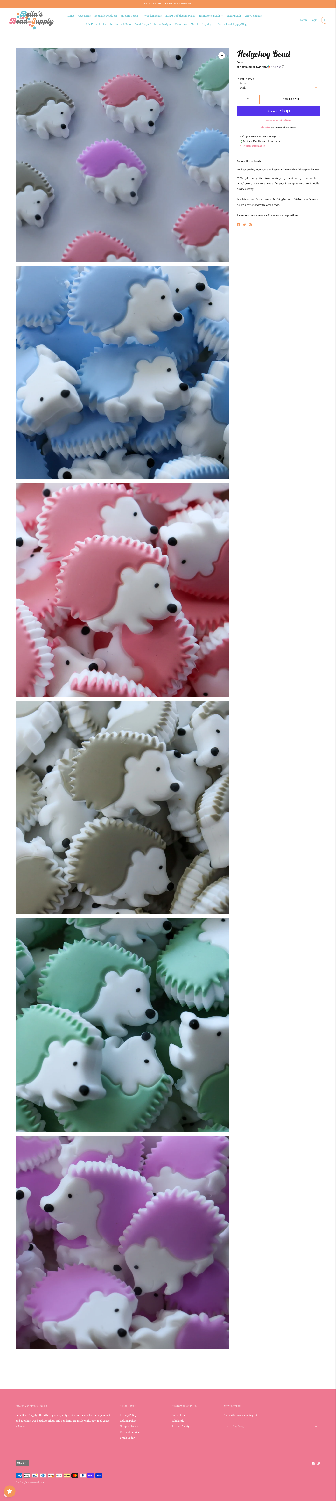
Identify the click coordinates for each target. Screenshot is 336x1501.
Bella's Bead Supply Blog (232, 24)
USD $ (20, 1462)
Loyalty (206, 24)
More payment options (278, 120)
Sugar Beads (234, 15)
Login (314, 20)
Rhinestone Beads (209, 15)
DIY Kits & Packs (96, 24)
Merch (195, 24)
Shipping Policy (129, 1426)
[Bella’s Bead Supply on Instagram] (318, 1463)
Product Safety (180, 1426)
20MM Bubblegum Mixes (180, 15)
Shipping (266, 127)
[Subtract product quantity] (255, 99)
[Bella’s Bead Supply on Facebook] (313, 1463)
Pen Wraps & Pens (120, 24)
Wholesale (178, 1420)
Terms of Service (130, 1432)
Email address (235, 1422)
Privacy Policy (128, 1415)
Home (70, 15)
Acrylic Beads (253, 15)
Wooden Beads (153, 15)
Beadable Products (105, 15)
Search (303, 20)
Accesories (84, 15)
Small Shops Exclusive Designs (153, 24)
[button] (278, 67)
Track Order (127, 1437)
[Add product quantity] (241, 99)
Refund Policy (128, 1420)
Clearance (181, 24)
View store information (252, 146)
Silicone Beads (129, 15)
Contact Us (178, 1415)
